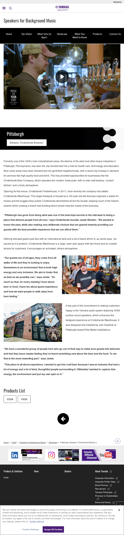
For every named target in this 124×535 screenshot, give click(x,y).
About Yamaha (101, 471)
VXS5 (24, 399)
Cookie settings (36, 521)
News (36, 471)
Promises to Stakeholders (106, 495)
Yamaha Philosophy (104, 492)
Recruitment (100, 488)
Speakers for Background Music (33, 442)
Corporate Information (104, 478)
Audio (14, 442)
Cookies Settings (30, 529)
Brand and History (103, 502)
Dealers (68, 471)
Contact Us (115, 34)
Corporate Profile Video (105, 481)
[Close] (119, 510)
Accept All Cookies (53, 529)
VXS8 (10, 399)
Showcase (62, 34)
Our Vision (26, 34)
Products (97, 34)
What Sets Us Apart (44, 36)
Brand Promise (101, 485)
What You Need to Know (80, 36)
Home (9, 34)
